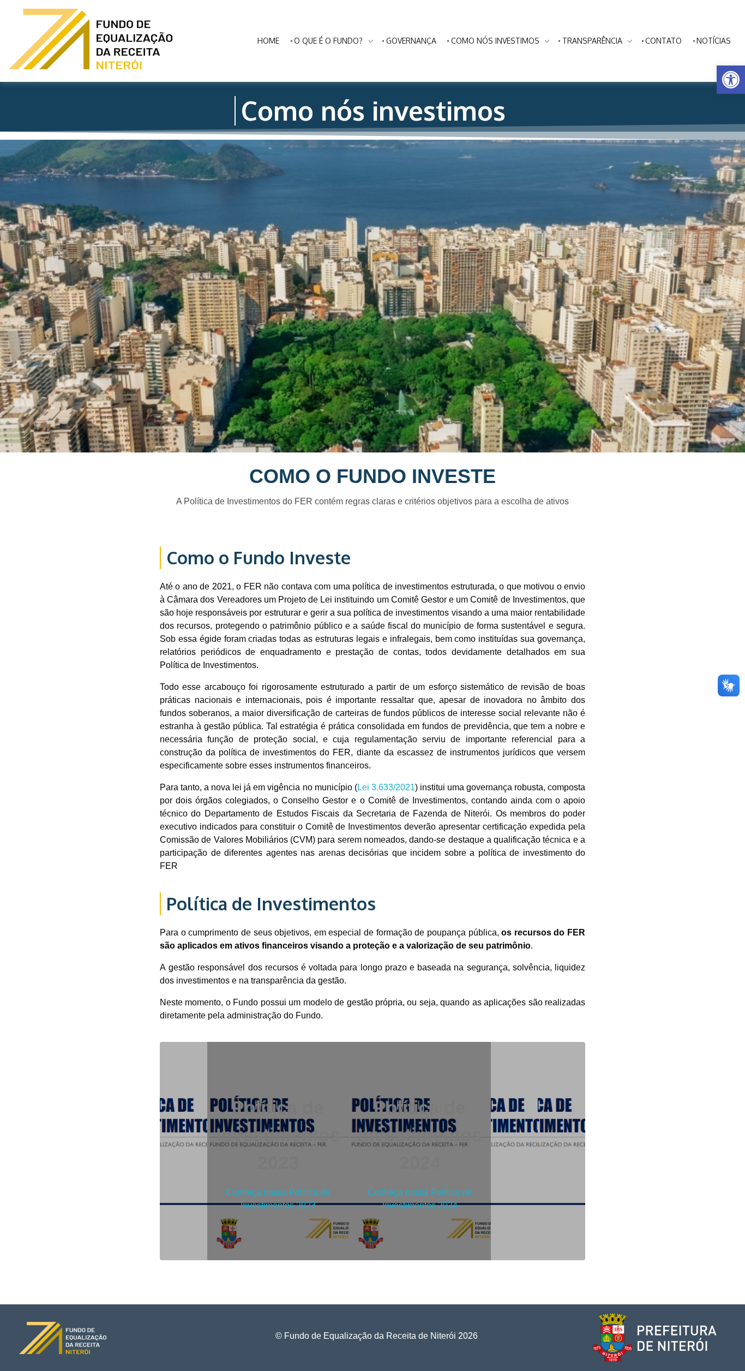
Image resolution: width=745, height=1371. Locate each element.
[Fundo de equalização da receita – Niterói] (90, 39)
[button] (731, 79)
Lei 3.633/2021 (386, 787)
